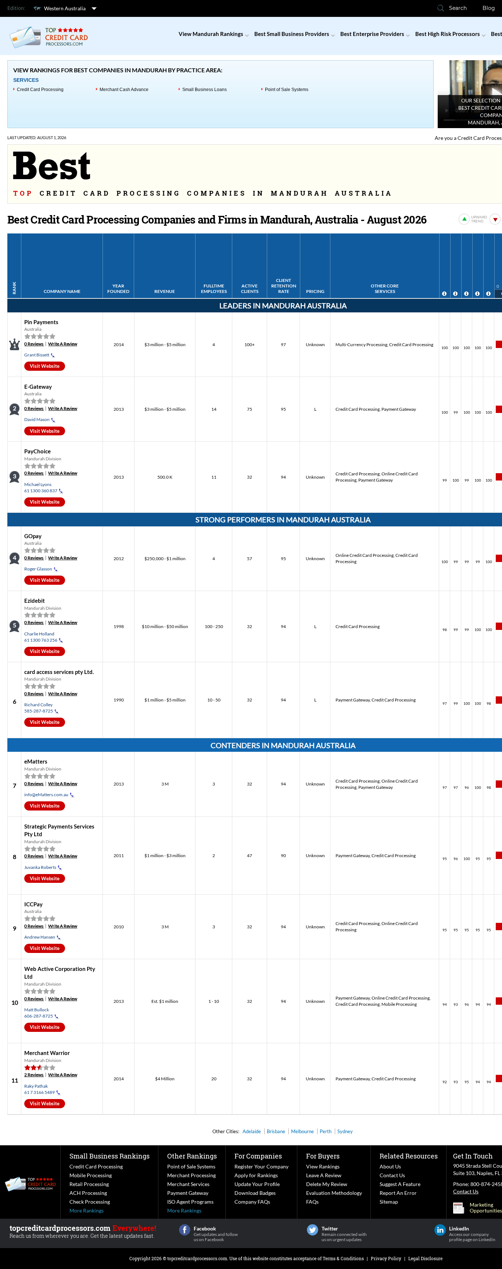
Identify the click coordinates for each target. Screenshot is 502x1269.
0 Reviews (34, 344)
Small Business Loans (204, 89)
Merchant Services (188, 1184)
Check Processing (89, 1202)
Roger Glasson (38, 569)
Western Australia (65, 8)
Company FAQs (252, 1202)
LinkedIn (440, 1230)
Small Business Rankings (109, 1156)
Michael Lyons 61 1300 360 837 (40, 487)
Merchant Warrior (47, 1052)
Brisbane (276, 1131)
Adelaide (252, 1131)
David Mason (37, 419)
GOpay (33, 536)
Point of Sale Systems (286, 89)
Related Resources (409, 1156)
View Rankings (323, 1166)
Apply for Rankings (256, 1175)
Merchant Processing (191, 1175)
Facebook (184, 1230)
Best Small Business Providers (291, 33)
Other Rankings (192, 1156)
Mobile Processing (399, 1004)
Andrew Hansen (39, 937)
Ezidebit (34, 600)
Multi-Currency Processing (361, 344)
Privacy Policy (386, 1258)
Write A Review (62, 344)
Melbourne (302, 1131)
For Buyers (323, 1156)
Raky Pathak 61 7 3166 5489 (39, 1089)
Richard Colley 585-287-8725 (38, 708)
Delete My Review (326, 1184)
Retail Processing (89, 1184)
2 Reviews (34, 1074)
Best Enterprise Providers (372, 33)
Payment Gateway (398, 409)
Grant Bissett (36, 355)
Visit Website (45, 366)
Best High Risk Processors (447, 33)
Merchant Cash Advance (124, 89)
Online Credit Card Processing (365, 555)
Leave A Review (323, 1175)
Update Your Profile (257, 1184)
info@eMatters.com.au (46, 794)
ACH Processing (88, 1193)
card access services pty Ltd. (59, 671)
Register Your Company (261, 1166)
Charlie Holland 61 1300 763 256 (40, 637)
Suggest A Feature (400, 1184)
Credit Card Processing (40, 89)
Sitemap (389, 1202)
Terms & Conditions (343, 1258)
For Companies (258, 1156)
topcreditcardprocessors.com (197, 1258)
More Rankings (86, 1210)
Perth (325, 1131)
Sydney (345, 1131)
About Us (390, 1166)
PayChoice (37, 451)
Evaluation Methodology (334, 1193)
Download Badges (255, 1193)
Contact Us (392, 1175)
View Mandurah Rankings (211, 33)
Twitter (312, 1230)
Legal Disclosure (425, 1258)
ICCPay (33, 904)
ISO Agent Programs (190, 1202)
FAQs (312, 1202)
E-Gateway (38, 386)
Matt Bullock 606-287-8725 (38, 1013)
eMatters (35, 761)
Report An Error (398, 1193)
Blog (489, 8)
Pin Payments (41, 322)
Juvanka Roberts (40, 867)
